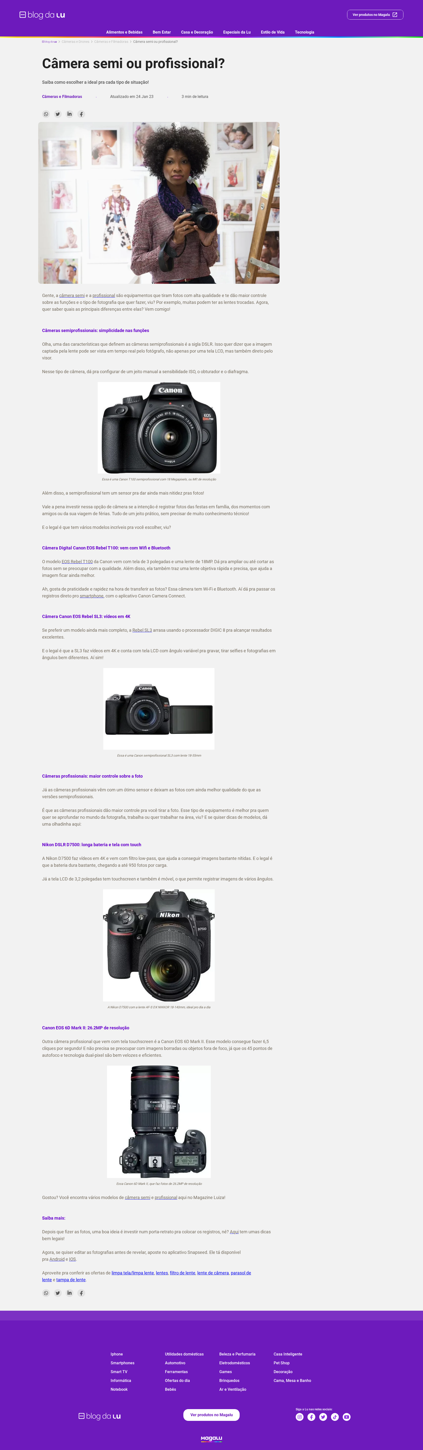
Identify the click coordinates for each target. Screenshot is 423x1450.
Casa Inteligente (288, 1354)
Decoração (283, 1371)
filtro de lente (182, 1272)
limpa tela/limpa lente (133, 1272)
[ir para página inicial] (42, 15)
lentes (162, 1272)
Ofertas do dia (177, 1380)
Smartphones (122, 1363)
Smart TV (119, 1371)
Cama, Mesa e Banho (292, 1380)
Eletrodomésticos (234, 1363)
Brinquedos (229, 1380)
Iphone (117, 1354)
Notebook (119, 1389)
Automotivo (175, 1363)
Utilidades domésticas (184, 1354)
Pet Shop (282, 1363)
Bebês (170, 1389)
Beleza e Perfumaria (237, 1354)
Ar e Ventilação (232, 1389)
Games (225, 1371)
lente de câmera (213, 1272)
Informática (121, 1380)
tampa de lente (71, 1279)
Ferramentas (176, 1371)
